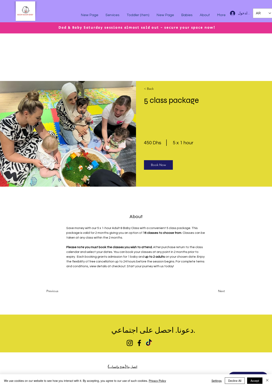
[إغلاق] (267, 380)
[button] (158, 165)
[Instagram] (130, 343)
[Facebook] (139, 343)
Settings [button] (216, 381)
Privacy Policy (157, 381)
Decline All (234, 381)
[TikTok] (149, 343)
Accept (254, 381)
